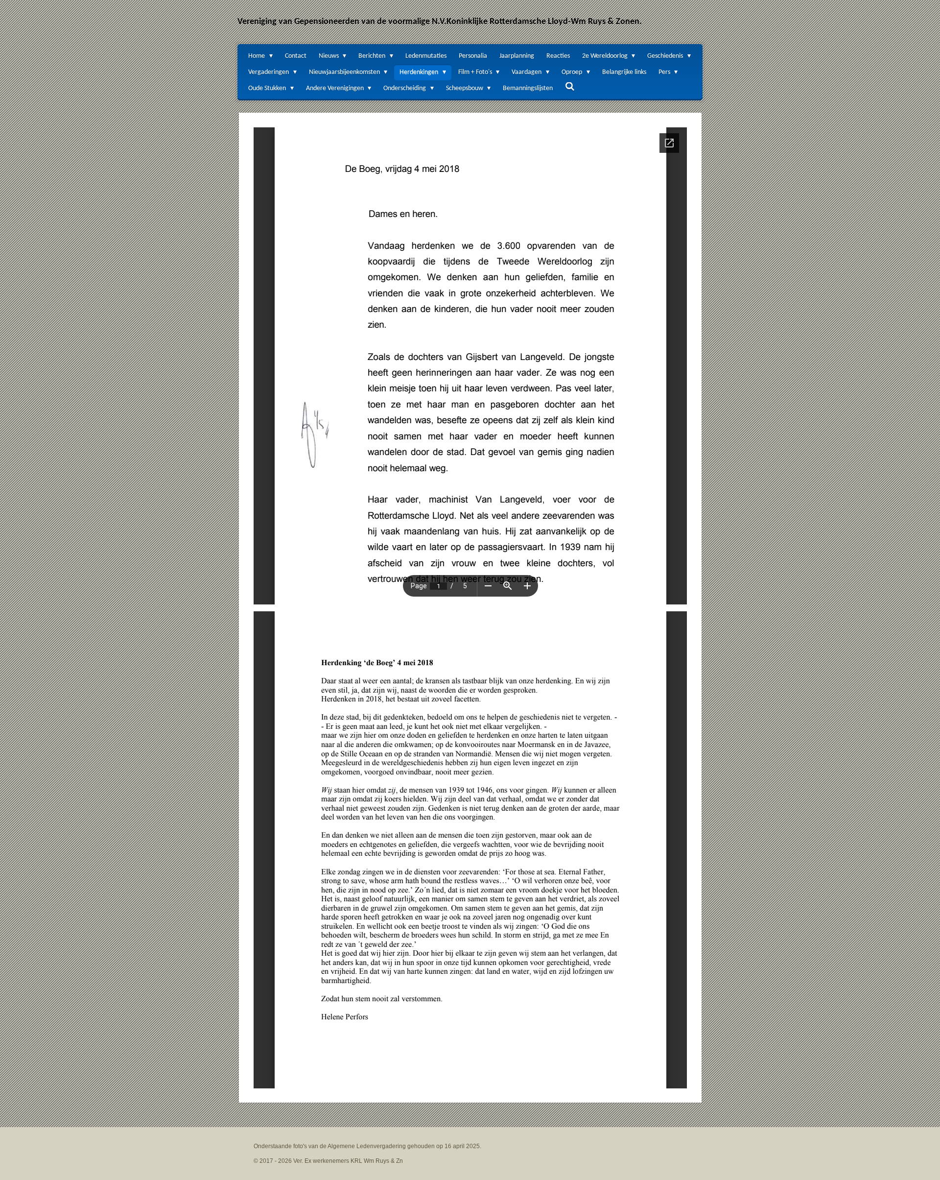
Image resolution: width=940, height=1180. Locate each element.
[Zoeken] (570, 87)
